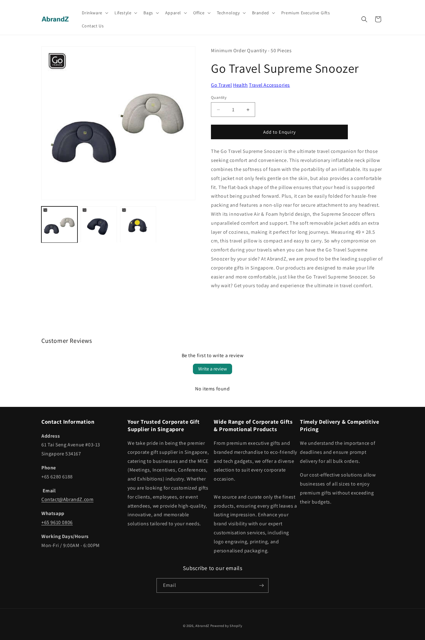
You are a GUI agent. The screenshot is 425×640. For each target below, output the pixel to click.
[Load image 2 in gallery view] (99, 224)
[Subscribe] (261, 585)
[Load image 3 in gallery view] (138, 224)
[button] (94, 12)
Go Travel (221, 85)
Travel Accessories (269, 85)
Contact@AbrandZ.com (67, 499)
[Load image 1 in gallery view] (59, 224)
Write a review (212, 369)
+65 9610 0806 (57, 522)
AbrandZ (202, 626)
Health (240, 85)
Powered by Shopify (226, 626)
